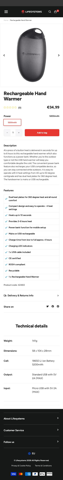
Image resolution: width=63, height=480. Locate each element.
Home (6, 20)
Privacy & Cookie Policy (21, 466)
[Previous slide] (4, 55)
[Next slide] (59, 55)
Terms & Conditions (43, 466)
